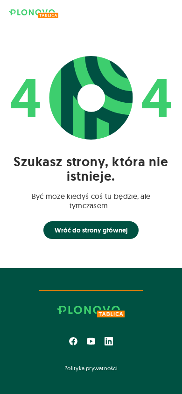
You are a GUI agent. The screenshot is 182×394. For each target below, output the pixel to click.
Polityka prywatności (91, 368)
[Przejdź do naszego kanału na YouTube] (91, 341)
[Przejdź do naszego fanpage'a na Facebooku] (73, 341)
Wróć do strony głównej (91, 230)
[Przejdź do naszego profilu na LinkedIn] (109, 341)
